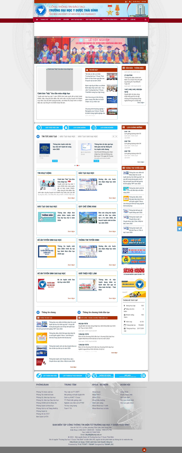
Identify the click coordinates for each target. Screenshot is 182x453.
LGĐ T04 (127, 131)
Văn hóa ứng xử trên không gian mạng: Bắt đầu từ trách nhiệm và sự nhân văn (94, 99)
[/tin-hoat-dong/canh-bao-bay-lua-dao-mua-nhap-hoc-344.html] (60, 79)
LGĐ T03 (127, 141)
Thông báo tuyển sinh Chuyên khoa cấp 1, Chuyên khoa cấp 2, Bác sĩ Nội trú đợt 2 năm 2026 (133, 220)
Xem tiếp (140, 102)
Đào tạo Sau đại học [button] (93, 19)
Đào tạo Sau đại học (88, 136)
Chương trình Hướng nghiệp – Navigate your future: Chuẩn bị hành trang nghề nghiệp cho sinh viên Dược (95, 112)
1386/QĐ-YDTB (83, 328)
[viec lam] (134, 284)
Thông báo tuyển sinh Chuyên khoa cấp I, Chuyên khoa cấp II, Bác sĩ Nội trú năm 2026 (62, 360)
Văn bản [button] (66, 19)
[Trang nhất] (37, 19)
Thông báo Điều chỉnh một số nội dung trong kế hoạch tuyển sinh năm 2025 (104, 146)
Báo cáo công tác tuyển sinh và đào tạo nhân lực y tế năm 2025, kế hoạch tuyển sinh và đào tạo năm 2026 (107, 218)
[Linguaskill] (134, 294)
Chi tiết (55, 161)
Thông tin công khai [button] (109, 19)
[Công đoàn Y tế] (134, 260)
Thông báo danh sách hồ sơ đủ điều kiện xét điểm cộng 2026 (133, 190)
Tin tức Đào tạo (49, 136)
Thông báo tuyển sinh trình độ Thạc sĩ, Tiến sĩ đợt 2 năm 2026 (133, 230)
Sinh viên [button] (123, 19)
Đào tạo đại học (67, 136)
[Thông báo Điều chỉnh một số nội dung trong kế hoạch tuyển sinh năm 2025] (86, 147)
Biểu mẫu (127, 376)
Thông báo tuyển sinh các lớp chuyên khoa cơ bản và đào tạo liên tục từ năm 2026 (62, 347)
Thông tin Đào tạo (46, 318)
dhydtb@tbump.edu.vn (93, 435)
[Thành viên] (126, 1)
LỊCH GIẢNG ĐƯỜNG (79, 127)
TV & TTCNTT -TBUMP (86, 444)
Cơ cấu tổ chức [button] (55, 19)
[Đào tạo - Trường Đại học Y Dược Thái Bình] (41, 10)
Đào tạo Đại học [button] (77, 19)
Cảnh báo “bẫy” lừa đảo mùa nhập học (53, 93)
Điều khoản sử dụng (77, 442)
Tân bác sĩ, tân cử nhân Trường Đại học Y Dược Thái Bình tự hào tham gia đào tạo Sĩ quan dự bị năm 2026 (94, 77)
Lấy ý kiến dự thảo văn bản (72, 376)
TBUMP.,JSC (109, 444)
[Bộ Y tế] (134, 241)
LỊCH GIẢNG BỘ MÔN (106, 127)
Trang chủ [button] (44, 19)
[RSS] (130, 1)
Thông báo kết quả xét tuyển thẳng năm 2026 (135, 211)
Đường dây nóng (105, 376)
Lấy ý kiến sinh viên (50, 376)
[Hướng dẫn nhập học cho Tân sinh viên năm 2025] (44, 148)
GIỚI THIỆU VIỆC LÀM (52, 127)
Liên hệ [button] (132, 19)
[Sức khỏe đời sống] (134, 271)
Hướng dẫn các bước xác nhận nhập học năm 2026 (107, 181)
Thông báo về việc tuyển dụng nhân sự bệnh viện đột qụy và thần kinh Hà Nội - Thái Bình (107, 285)
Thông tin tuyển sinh (134, 168)
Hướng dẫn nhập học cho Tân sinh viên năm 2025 (61, 145)
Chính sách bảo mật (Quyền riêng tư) (99, 442)
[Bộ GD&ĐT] (134, 251)
